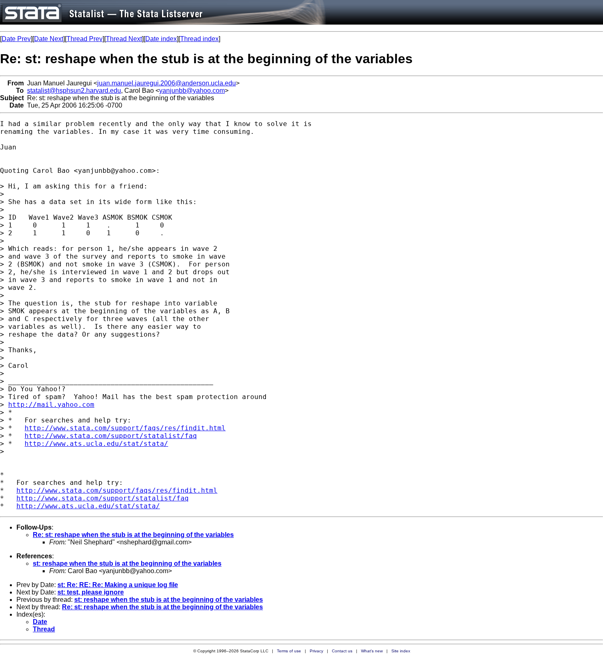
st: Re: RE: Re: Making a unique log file (117, 584)
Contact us (342, 651)
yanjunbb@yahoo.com (192, 90)
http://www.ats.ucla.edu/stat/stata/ (96, 443)
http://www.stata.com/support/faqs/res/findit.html (125, 428)
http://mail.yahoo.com (51, 404)
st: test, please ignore (90, 592)
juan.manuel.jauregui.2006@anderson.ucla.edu (166, 83)
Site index (400, 651)
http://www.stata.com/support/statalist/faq (111, 436)
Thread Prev (84, 38)
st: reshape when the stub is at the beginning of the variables (127, 563)
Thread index (199, 38)
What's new (372, 651)
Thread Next (124, 38)
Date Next (48, 38)
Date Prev (16, 38)
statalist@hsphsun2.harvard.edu (74, 90)
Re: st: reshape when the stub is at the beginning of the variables (133, 534)
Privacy (316, 651)
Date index (161, 38)
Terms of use (289, 651)
